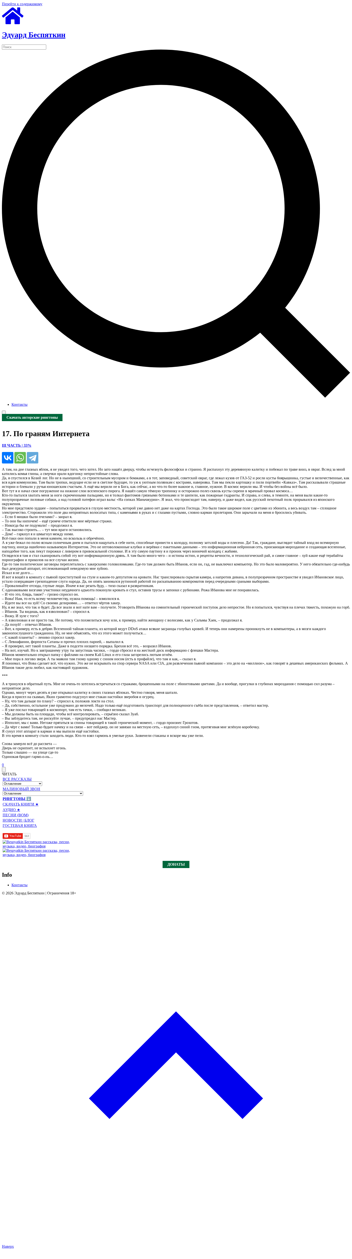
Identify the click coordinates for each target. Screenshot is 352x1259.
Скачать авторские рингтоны (32, 418)
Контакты (19, 404)
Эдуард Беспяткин (33, 34)
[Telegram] (32, 457)
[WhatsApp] (20, 457)
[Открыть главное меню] (4, 413)
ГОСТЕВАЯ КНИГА (20, 826)
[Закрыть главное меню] (4, 769)
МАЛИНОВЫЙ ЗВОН (21, 789)
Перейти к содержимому (22, 4)
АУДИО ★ (11, 810)
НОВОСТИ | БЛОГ (18, 820)
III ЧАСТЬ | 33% (16, 445)
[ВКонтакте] (7, 457)
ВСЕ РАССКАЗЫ (17, 779)
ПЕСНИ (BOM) (15, 815)
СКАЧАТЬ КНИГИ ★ (21, 804)
